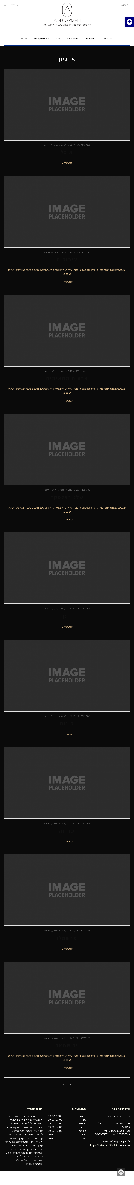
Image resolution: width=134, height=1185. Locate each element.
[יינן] (67, 568)
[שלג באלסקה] (67, 449)
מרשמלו (67, 938)
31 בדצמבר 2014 (83, 145)
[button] (129, 22)
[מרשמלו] (67, 890)
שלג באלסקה (67, 497)
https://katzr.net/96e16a (104, 1145)
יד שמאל (67, 1045)
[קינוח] (67, 676)
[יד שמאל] (67, 998)
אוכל (67, 152)
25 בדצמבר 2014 (83, 930)
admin (47, 145)
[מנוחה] (67, 783)
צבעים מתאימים (67, 378)
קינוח (67, 723)
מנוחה (67, 830)
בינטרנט (8, 1177)
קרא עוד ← (67, 162)
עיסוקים (67, 259)
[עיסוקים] (67, 212)
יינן (67, 616)
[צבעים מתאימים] (67, 331)
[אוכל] (67, 105)
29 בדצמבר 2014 (83, 608)
